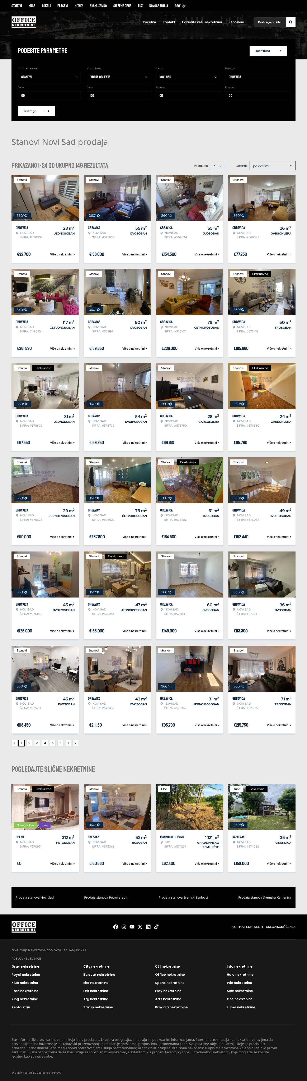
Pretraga (30, 111)
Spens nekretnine (170, 982)
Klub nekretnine (24, 982)
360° (178, 6)
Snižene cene (122, 6)
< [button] (14, 743)
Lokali (46, 6)
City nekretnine (96, 966)
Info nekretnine (239, 966)
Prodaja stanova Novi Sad (35, 897)
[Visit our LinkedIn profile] (148, 926)
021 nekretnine (167, 966)
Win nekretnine (239, 982)
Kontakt (169, 22)
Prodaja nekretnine (171, 1007)
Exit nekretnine (95, 991)
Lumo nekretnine (241, 1007)
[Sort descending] (221, 165)
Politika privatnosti (247, 927)
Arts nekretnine (168, 999)
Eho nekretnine (95, 982)
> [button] (75, 743)
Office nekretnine (170, 974)
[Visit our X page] (140, 926)
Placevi (62, 6)
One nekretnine (240, 999)
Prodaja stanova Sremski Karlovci (183, 897)
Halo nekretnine (240, 974)
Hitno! (79, 6)
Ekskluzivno (98, 6)
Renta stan (20, 1007)
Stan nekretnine (24, 991)
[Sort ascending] (214, 165)
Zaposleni (236, 22)
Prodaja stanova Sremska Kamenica (264, 897)
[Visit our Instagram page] (123, 926)
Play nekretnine (168, 991)
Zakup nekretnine (98, 1007)
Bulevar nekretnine (99, 974)
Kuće (32, 6)
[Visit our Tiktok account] (156, 926)
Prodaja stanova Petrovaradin (106, 897)
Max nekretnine (240, 991)
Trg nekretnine (95, 999)
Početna (149, 22)
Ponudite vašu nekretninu (202, 22)
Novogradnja (158, 6)
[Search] (291, 22)
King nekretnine (24, 999)
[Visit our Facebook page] (115, 926)
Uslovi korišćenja (281, 927)
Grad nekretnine (25, 966)
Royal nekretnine (25, 974)
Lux (140, 6)
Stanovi (16, 6)
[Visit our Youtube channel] (131, 926)
